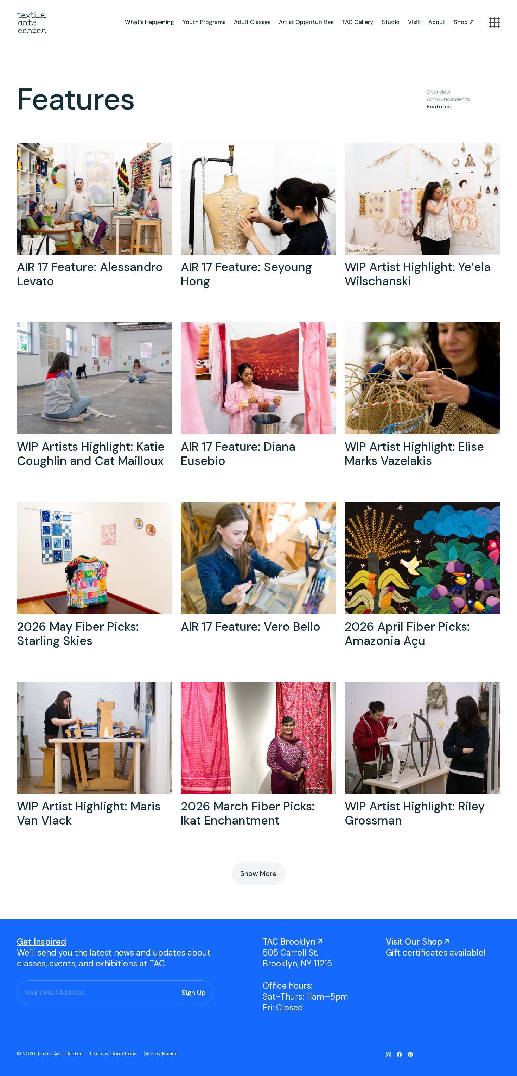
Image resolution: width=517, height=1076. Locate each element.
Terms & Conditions (113, 1053)
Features (439, 106)
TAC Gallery (357, 22)
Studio (391, 22)
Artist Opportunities (306, 22)
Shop (461, 22)
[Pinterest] (410, 1054)
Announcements (448, 99)
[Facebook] (399, 1054)
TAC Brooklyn (289, 941)
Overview (439, 91)
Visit (414, 22)
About (436, 22)
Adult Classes (252, 22)
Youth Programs (204, 22)
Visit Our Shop (414, 941)
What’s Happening (149, 22)
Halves (170, 1053)
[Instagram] (388, 1054)
